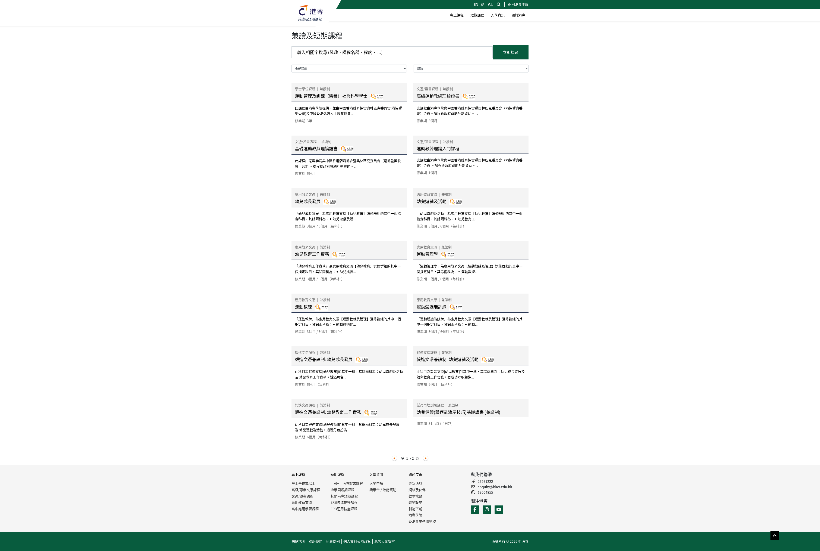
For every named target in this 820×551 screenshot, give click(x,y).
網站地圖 (298, 541)
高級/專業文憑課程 (305, 489)
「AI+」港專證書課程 (347, 483)
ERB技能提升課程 (344, 502)
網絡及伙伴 (417, 489)
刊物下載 (415, 508)
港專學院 (415, 514)
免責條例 (333, 541)
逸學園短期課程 (342, 489)
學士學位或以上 (303, 483)
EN (476, 4)
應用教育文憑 (301, 502)
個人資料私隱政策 (357, 541)
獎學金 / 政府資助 (382, 489)
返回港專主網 (518, 4)
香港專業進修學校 (422, 521)
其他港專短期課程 (344, 496)
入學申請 (376, 483)
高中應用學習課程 (305, 508)
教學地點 (415, 496)
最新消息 (415, 483)
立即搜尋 (510, 52)
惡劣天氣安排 (384, 541)
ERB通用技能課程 (344, 508)
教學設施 (415, 502)
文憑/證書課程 (302, 496)
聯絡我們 (315, 541)
